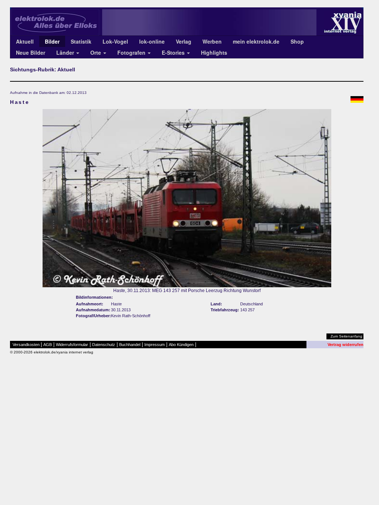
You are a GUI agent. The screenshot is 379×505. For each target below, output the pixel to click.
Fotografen (132, 52)
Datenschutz (103, 344)
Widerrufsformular (72, 344)
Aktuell (25, 41)
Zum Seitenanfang (346, 336)
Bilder (52, 41)
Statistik (81, 41)
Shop (297, 41)
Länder (66, 52)
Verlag (183, 41)
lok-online (152, 41)
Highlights (214, 52)
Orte (96, 52)
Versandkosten (26, 344)
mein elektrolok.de (256, 41)
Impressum (154, 344)
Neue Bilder (30, 52)
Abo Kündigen (181, 344)
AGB (47, 344)
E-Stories (174, 52)
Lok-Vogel (115, 41)
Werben (212, 41)
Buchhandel (129, 344)
